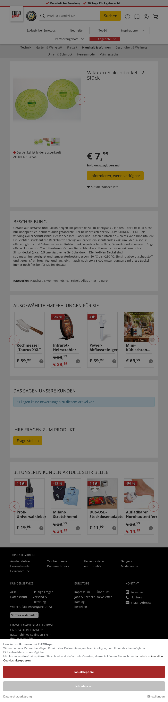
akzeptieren (23, 660)
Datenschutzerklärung (17, 696)
